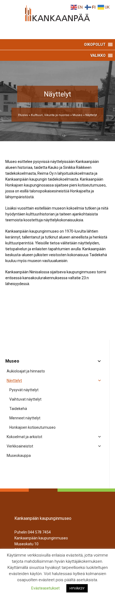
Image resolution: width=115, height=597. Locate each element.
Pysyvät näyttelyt (24, 390)
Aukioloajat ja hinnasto (26, 371)
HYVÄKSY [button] (77, 588)
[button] (95, 44)
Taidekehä (18, 408)
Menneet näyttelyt (24, 418)
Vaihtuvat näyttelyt (25, 399)
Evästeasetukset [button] (45, 588)
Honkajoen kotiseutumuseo (32, 427)
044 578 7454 (39, 532)
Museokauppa (19, 455)
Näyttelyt (14, 380)
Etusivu (23, 115)
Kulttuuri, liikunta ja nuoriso (50, 115)
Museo (77, 115)
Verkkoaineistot (20, 446)
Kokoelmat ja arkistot (24, 437)
